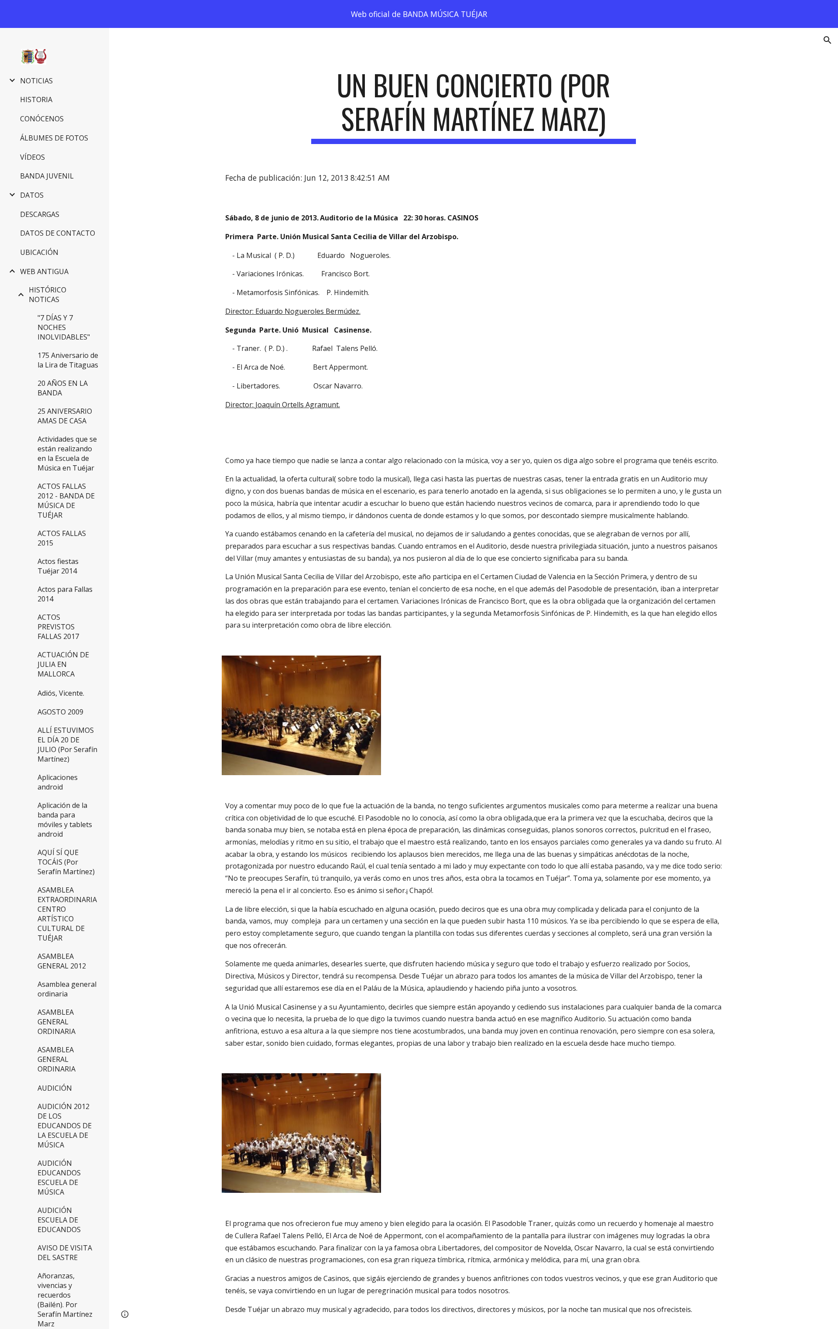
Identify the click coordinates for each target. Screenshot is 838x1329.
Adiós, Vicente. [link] (61, 693)
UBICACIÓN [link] (39, 252)
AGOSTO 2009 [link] (60, 712)
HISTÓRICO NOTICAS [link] (47, 294)
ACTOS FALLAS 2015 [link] (62, 538)
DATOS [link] (32, 195)
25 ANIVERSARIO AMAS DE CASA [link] (65, 416)
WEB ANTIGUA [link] (44, 271)
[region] (419, 14)
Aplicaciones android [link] (58, 782)
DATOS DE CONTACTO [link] (57, 233)
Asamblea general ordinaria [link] (67, 989)
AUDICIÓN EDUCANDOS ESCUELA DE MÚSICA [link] (59, 1177)
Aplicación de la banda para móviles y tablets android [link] (65, 819)
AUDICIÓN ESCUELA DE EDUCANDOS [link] (59, 1219)
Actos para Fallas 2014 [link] (65, 594)
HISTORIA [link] (36, 99)
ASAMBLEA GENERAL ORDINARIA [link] (57, 1021)
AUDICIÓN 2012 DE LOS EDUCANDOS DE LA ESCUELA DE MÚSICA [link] (65, 1126)
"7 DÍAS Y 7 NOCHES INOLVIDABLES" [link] (64, 327)
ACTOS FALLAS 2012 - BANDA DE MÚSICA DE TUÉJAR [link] (66, 500)
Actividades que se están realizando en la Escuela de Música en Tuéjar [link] (67, 453)
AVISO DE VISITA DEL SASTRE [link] (65, 1252)
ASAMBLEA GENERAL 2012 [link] (62, 961)
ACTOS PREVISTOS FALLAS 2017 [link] (58, 626)
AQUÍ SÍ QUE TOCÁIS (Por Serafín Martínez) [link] (66, 862)
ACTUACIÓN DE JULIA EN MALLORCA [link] (63, 664)
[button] (827, 40)
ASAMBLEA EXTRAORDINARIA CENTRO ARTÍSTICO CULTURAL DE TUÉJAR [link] (67, 914)
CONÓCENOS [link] (42, 119)
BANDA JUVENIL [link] (47, 176)
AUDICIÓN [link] (55, 1088)
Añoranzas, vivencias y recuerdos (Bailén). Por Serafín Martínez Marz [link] (65, 1300)
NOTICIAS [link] (36, 81)
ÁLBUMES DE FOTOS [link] (54, 138)
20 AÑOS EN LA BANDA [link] (63, 388)
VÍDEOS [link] (32, 157)
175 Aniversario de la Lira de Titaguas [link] (68, 360)
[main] (473, 106)
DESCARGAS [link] (39, 214)
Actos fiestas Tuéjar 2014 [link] (58, 566)
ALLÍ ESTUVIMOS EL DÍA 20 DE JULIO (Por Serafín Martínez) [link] (67, 744)
